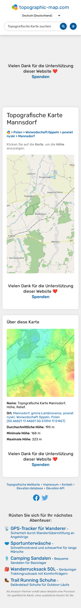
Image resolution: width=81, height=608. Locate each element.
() (40, 417)
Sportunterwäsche (31, 543)
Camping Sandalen (31, 558)
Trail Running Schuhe (33, 580)
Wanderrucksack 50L (33, 569)
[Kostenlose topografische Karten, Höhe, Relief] (8, 132)
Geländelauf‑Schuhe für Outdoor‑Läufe (40, 585)
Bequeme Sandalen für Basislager (39, 561)
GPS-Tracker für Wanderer (38, 528)
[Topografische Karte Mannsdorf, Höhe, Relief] (40, 363)
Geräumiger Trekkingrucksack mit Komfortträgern (43, 572)
